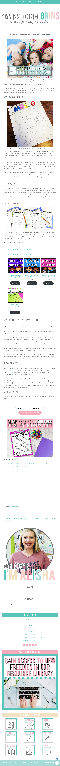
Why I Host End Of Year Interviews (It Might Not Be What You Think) (28, 464)
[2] (47, 742)
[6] (29, 729)
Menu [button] (31, 5)
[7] (11, 729)
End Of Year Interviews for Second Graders (20, 252)
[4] (11, 742)
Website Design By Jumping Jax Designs (43, 763)
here (35, 168)
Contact (16, 762)
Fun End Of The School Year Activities (18, 466)
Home (30, 619)
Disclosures (35, 762)
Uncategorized (15, 506)
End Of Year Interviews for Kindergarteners (20, 247)
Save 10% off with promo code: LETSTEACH (30, 1)
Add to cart (15, 283)
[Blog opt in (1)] (30, 709)
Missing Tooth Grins (30, 18)
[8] (47, 755)
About (30, 622)
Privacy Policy (30, 641)
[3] (29, 742)
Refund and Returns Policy (30, 638)
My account (30, 634)
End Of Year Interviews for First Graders (19, 249)
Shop (30, 625)
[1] (11, 755)
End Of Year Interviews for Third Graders (19, 254)
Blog (30, 628)
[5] (47, 729)
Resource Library (30, 631)
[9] (29, 755)
